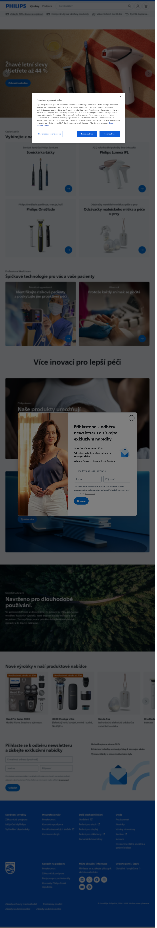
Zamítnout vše (87, 133)
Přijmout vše (109, 133)
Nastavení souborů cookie (49, 133)
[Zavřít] (120, 96)
